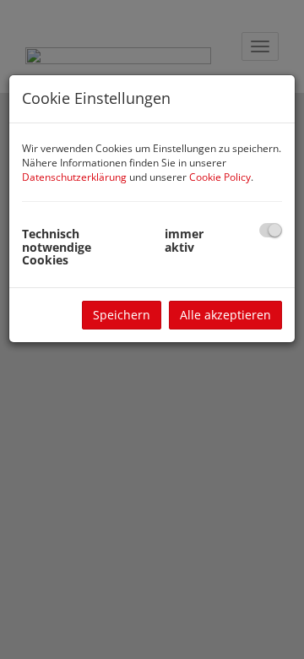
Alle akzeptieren (225, 315)
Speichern (121, 315)
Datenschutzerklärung (74, 177)
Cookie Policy (220, 177)
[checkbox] (270, 230)
